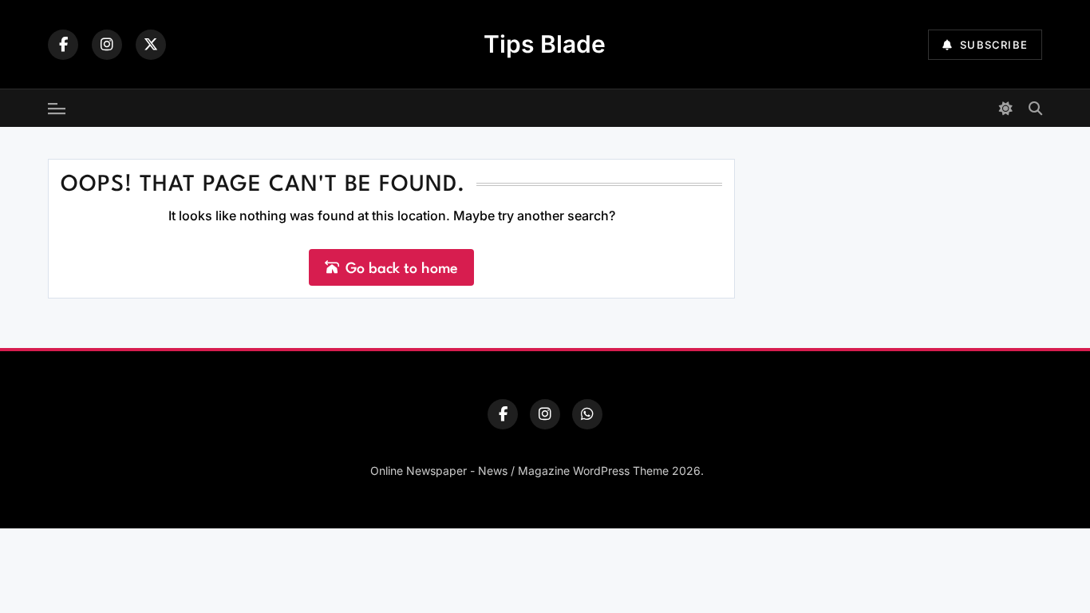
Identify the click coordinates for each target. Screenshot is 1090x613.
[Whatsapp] (587, 414)
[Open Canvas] (56, 108)
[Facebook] (63, 45)
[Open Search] (1035, 108)
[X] (151, 45)
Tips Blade (545, 44)
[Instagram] (107, 45)
